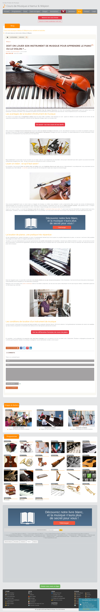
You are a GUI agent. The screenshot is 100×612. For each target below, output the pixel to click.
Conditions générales (58, 596)
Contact (86, 11)
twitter (24, 348)
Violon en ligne (28, 536)
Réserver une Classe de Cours (37, 603)
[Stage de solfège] (81, 418)
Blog (79, 11)
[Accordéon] (11, 452)
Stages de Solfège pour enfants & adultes (82, 429)
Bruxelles (78, 594)
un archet (24, 167)
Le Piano (8, 51)
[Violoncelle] (42, 499)
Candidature (32, 601)
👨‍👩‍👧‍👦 (6, 594)
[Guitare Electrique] (26, 481)
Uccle (88, 596)
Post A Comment (12, 387)
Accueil (6, 11)
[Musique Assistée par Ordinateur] (89, 481)
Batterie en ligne (82, 535)
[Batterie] (26, 452)
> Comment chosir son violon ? (53, 209)
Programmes (16, 11)
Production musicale (34, 605)
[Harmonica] (42, 481)
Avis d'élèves (33, 600)
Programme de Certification (13, 600)
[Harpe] (58, 481)
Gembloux (78, 598)
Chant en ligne (91, 535)
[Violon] (26, 499)
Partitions (72, 11)
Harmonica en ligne (51, 535)
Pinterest (27, 348)
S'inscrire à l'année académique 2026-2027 (50, 21)
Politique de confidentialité (59, 598)
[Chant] (42, 452)
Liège (77, 601)
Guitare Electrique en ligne (62, 536)
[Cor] (26, 466)
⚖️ (52, 596)
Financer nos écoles (57, 600)
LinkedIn (30, 348)
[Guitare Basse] (11, 481)
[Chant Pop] (58, 452)
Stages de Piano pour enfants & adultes (50, 429)
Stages (45, 11)
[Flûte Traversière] (73, 466)
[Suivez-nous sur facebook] (75, 605)
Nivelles (89, 594)
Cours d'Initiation (10, 593)
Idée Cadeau (33, 596)
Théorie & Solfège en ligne (15, 536)
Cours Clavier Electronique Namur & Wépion (78, 533)
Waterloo (89, 598)
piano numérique (27, 283)
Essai (25, 11)
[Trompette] (89, 495)
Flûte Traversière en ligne (50, 537)
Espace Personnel (57, 593)
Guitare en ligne (50, 536)
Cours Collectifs (10, 594)
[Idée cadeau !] (63, 11)
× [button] (98, 599)
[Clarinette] (73, 452)
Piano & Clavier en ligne (39, 536)
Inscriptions (54, 11)
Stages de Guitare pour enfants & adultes (19, 429)
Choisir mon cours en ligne (50, 586)
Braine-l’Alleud (79, 593)
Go (61, 530)
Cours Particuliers (11, 596)
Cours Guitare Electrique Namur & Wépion (55, 533)
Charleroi (78, 596)
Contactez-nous (56, 594)
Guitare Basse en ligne (86, 536)
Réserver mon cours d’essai (50, 17)
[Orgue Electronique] (11, 495)
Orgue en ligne (73, 535)
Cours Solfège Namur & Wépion (13, 535)
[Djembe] (42, 466)
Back (9, 41)
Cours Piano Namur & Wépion (19, 533)
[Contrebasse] (11, 466)
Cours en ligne (35, 11)
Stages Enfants (10, 601)
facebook (21, 348)
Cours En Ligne (10, 598)
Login (94, 11)
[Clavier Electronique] (89, 452)
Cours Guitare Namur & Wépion (35, 533)
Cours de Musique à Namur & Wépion (27, 6)
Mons (77, 603)
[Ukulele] (11, 499)
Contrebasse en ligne (28, 535)
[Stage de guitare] (18, 418)
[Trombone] (73, 495)
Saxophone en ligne (40, 535)
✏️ (6, 593)
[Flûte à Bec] (58, 466)
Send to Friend (12, 348)
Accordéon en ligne (63, 535)
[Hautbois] (73, 481)
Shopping (55, 604)
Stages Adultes (10, 603)
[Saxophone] (42, 485)
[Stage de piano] (50, 418)
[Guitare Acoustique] (89, 466)
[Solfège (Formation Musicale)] (58, 495)
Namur (88, 593)
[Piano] (26, 495)
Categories (13, 37)
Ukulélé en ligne (75, 536)
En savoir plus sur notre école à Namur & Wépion (19, 33)
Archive (21, 37)
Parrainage (32, 598)
